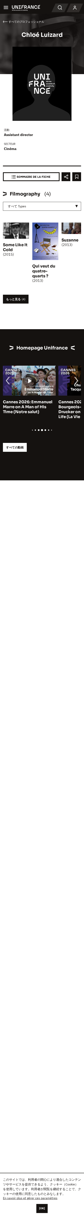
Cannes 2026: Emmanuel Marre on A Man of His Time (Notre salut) (27, 407)
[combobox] (42, 206)
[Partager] (66, 176)
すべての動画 (15, 447)
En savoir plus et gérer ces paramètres (30, 1198)
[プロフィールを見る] (75, 8)
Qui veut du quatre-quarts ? (43, 271)
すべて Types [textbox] (17, 206)
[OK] (42, 1208)
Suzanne (70, 240)
